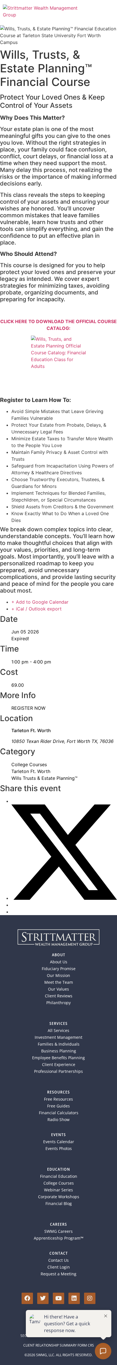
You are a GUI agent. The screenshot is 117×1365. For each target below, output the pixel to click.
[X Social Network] (64, 898)
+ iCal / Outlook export (36, 609)
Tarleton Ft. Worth (30, 771)
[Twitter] (43, 1298)
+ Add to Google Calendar (39, 602)
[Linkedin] (74, 1298)
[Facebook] (27, 1298)
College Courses (29, 764)
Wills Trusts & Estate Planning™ (44, 778)
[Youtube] (58, 1298)
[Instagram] (89, 1298)
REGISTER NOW (28, 708)
